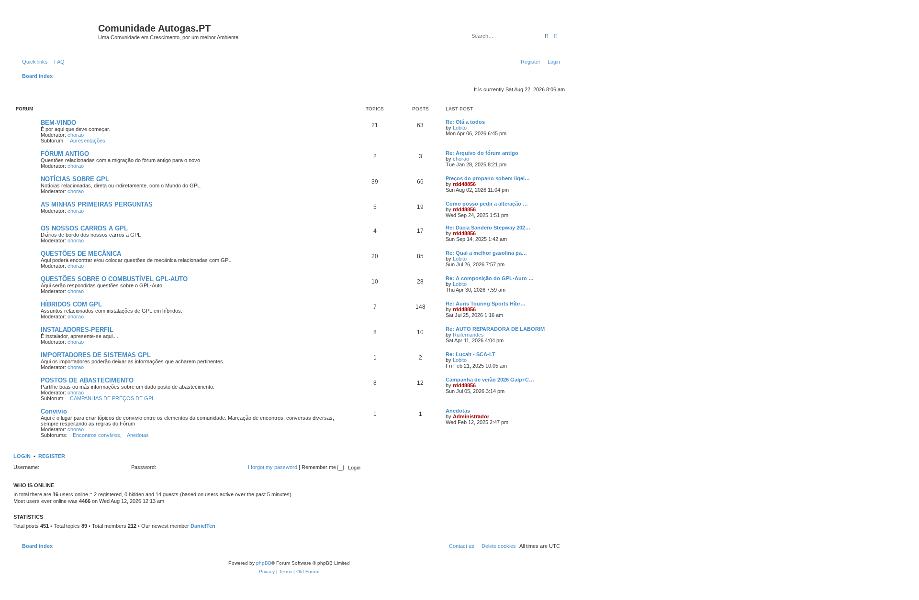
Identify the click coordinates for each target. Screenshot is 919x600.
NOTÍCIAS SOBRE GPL (75, 179)
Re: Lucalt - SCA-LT (470, 354)
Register (51, 456)
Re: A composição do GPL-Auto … (490, 278)
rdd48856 (464, 184)
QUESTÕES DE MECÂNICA (81, 253)
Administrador (471, 416)
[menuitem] (57, 61)
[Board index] (57, 31)
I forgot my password (272, 467)
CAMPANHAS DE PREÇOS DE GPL (112, 398)
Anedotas (138, 435)
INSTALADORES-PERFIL (77, 329)
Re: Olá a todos (465, 122)
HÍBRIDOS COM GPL (71, 304)
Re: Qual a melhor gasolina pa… (486, 253)
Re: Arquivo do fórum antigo (482, 153)
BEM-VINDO (58, 122)
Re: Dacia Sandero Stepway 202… (488, 227)
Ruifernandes (468, 335)
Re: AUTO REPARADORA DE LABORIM (495, 329)
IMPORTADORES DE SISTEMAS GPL (96, 355)
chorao (75, 135)
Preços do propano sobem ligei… (488, 178)
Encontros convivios (96, 435)
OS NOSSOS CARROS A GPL (84, 228)
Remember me (319, 467)
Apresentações (87, 140)
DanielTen (203, 526)
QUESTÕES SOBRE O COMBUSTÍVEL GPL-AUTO (114, 279)
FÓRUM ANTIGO (65, 153)
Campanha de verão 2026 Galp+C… (490, 379)
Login (22, 456)
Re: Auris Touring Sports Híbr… (486, 303)
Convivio (54, 411)
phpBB (263, 563)
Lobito (460, 128)
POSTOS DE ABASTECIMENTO (87, 380)
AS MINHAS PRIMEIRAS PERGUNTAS (97, 204)
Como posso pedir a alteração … (487, 204)
